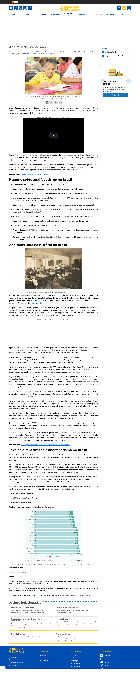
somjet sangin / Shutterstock (20, 572)
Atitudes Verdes (111, 52)
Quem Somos (13, 657)
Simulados (73, 658)
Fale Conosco (44, 661)
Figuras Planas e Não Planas (116, 56)
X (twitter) (107, 665)
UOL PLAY (58, 2)
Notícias (42, 658)
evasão (12, 387)
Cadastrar (43, 655)
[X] (20, 8)
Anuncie (11, 660)
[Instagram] (25, 8)
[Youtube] (11, 8)
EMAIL (128, 2)
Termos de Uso (13, 665)
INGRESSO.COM (27, 2)
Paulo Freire (93, 350)
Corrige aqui (74, 661)
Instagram (107, 659)
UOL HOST (36, 2)
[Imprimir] (47, 102)
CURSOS (51, 2)
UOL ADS (65, 2)
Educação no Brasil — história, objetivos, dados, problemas (45, 445)
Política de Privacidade (16, 663)
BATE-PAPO (118, 2)
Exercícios (73, 655)
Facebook (107, 655)
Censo (55, 455)
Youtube (106, 662)
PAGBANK (44, 2)
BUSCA (108, 2)
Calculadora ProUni (76, 666)
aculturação (37, 303)
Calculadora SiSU (75, 663)
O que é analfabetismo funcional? (35, 174)
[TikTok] (16, 8)
